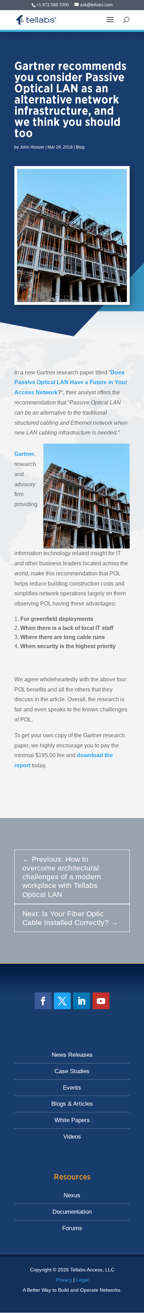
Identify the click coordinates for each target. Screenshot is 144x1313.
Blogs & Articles (72, 1103)
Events (72, 1087)
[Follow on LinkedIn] (81, 1000)
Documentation (72, 1211)
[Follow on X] (62, 1000)
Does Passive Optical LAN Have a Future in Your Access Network (70, 382)
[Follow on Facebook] (43, 1000)
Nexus (72, 1195)
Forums (72, 1228)
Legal (82, 1280)
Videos (72, 1136)
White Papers (72, 1120)
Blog (80, 147)
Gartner (24, 454)
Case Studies (72, 1071)
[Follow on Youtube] (101, 1000)
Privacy (64, 1280)
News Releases (72, 1055)
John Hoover (32, 147)
